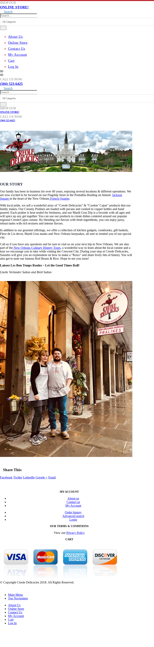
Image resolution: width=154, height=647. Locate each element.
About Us (15, 37)
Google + (41, 477)
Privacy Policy (75, 532)
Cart (11, 61)
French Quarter (59, 198)
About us (73, 498)
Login (73, 519)
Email (52, 477)
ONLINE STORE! (14, 7)
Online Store (17, 43)
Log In (13, 67)
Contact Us (16, 49)
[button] (6, 11)
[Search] (3, 28)
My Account (17, 55)
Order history (73, 512)
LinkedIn (29, 477)
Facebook (6, 477)
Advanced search (73, 516)
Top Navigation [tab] (18, 598)
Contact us (73, 502)
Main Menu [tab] (15, 594)
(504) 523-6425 (11, 84)
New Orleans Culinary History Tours (37, 247)
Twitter (17, 477)
